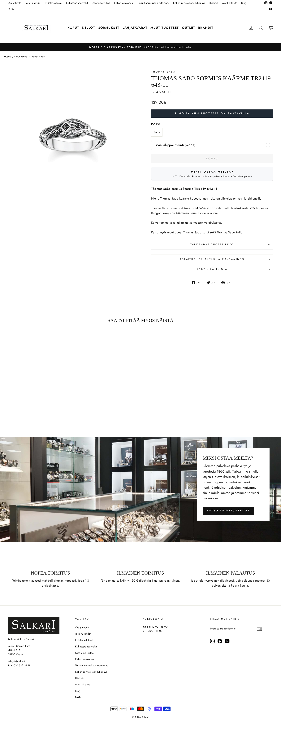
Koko (156, 124)
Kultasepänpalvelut (77, 3)
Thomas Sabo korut (196, 232)
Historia (213, 3)
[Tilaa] (259, 628)
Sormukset (108, 27)
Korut (73, 27)
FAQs (11, 9)
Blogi (244, 3)
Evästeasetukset (53, 3)
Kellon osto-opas (123, 3)
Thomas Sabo (38, 56)
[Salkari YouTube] (227, 641)
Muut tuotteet (164, 27)
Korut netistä (20, 56)
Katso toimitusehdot (228, 510)
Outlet (188, 27)
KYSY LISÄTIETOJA (212, 269)
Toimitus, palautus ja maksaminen (212, 259)
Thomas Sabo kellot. (230, 232)
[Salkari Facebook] (220, 641)
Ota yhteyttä (14, 3)
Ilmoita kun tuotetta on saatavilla (212, 113)
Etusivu (7, 56)
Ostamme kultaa (101, 3)
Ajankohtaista (229, 3)
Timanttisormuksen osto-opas (152, 3)
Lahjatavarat (135, 27)
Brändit (206, 27)
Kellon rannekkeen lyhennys (189, 3)
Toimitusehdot (33, 3)
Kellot (88, 27)
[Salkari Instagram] (212, 641)
